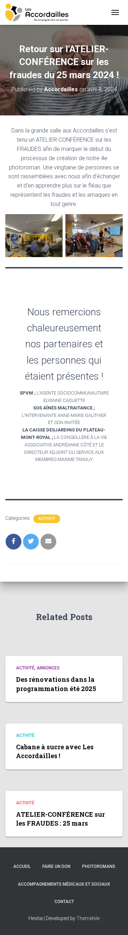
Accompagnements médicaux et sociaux (64, 884)
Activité (46, 519)
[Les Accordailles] (39, 12)
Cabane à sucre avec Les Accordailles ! (55, 751)
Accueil (22, 866)
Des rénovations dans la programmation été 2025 (56, 683)
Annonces (48, 667)
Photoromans (98, 866)
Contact (64, 901)
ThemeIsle (88, 918)
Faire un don (56, 866)
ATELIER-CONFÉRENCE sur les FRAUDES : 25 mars (60, 818)
